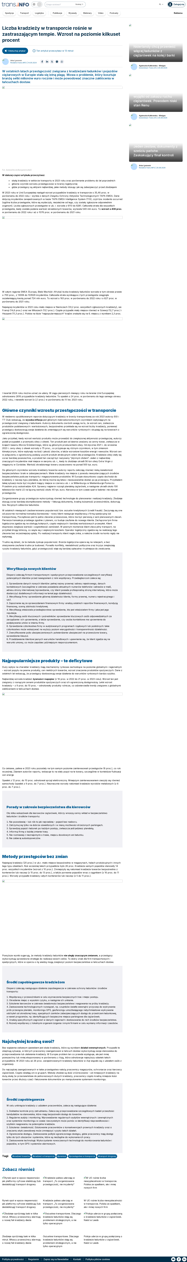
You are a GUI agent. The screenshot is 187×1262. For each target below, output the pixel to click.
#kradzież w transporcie (44, 1156)
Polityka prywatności (13, 1259)
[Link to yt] (173, 1259)
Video (100, 13)
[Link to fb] (179, 1259)
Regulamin (33, 1259)
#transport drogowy (107, 1156)
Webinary (87, 13)
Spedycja (9, 13)
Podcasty (114, 13)
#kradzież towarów (21, 1156)
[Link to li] (184, 1259)
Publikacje (57, 13)
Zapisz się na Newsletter (56, 1259)
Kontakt (77, 1259)
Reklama (178, 13)
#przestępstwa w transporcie (82, 1156)
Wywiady (72, 13)
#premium (61, 1156)
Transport (24, 13)
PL (160, 4)
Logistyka (39, 13)
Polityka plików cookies (98, 1259)
